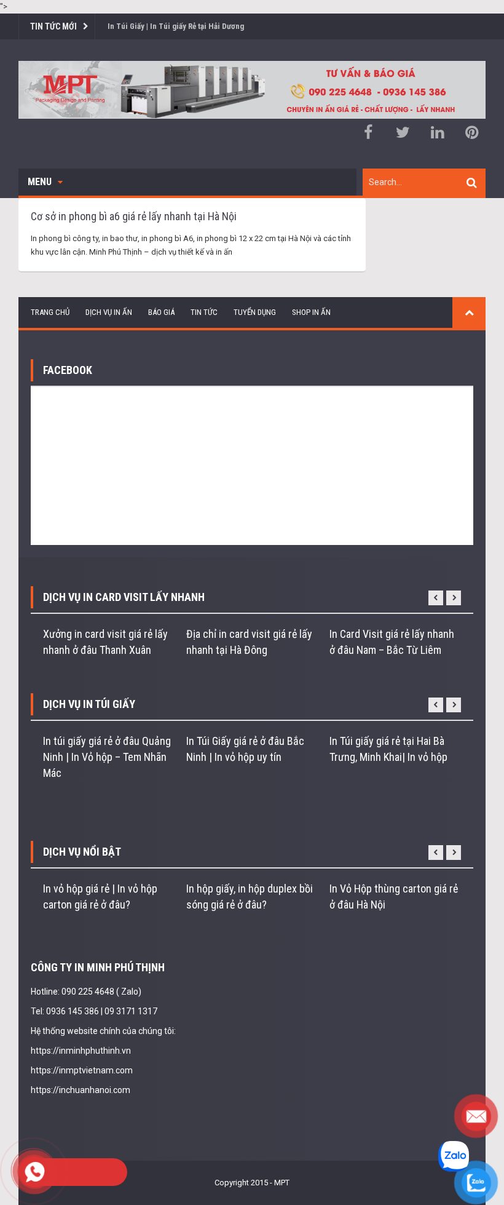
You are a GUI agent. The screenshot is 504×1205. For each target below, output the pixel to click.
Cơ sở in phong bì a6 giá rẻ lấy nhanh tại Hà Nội (134, 216)
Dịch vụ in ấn (108, 312)
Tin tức (204, 312)
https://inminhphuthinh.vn (81, 1051)
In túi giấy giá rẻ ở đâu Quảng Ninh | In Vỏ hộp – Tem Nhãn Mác (107, 756)
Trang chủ (50, 312)
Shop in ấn (311, 312)
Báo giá (161, 312)
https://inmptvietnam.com (82, 1070)
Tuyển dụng (255, 312)
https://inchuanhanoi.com (80, 1090)
